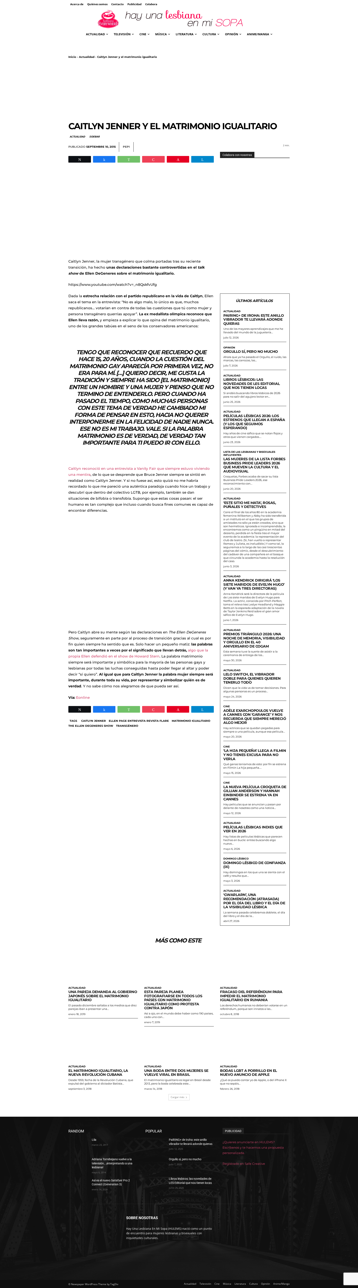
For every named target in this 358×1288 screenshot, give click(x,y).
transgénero (127, 725)
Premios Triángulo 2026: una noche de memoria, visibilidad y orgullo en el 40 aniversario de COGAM (254, 640)
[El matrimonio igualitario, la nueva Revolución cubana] (103, 1045)
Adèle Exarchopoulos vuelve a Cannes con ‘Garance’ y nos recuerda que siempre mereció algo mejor (254, 717)
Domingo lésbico (236, 858)
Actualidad (86, 56)
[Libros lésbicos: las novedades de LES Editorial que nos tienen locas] (155, 1184)
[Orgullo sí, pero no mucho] (155, 1164)
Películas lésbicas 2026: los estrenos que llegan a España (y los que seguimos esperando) (254, 422)
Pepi (126, 146)
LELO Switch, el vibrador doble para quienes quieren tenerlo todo (252, 678)
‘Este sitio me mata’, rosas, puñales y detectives (249, 505)
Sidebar (94, 136)
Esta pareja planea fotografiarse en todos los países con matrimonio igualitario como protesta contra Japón (173, 1000)
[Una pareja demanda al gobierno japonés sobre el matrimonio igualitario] (103, 966)
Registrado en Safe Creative (244, 1164)
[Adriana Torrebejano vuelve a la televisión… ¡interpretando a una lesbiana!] (78, 1164)
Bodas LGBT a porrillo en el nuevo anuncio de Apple (248, 1073)
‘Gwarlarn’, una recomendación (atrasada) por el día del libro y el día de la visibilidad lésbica (254, 901)
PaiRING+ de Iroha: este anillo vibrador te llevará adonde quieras (253, 319)
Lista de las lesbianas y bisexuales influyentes (249, 453)
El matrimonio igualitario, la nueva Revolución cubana (98, 1073)
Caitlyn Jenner (93, 720)
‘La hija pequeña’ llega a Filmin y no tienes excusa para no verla (254, 755)
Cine (226, 706)
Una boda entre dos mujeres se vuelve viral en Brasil (176, 1073)
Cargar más (177, 1097)
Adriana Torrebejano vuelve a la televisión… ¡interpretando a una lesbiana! (112, 1163)
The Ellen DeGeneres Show (90, 725)
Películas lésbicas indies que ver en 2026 (253, 829)
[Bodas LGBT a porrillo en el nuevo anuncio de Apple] (255, 1045)
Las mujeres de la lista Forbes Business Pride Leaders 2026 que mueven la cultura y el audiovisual (254, 465)
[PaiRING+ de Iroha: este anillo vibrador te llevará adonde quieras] (155, 1145)
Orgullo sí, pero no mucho (250, 351)
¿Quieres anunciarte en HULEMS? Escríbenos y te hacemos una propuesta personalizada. (253, 1147)
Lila (94, 1139)
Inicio (72, 56)
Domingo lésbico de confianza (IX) (254, 865)
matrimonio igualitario (191, 720)
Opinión (229, 347)
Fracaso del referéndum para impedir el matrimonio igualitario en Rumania (251, 996)
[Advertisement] (179, 90)
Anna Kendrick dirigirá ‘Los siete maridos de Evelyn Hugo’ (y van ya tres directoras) (253, 584)
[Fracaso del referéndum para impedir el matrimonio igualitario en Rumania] (255, 966)
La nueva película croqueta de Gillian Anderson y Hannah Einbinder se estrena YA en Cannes (254, 793)
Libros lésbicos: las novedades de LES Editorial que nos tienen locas (251, 383)
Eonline (83, 697)
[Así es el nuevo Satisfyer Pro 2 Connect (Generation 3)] (78, 1185)
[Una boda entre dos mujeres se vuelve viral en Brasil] (179, 1045)
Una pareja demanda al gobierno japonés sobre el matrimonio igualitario (102, 996)
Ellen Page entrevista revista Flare (139, 720)
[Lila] (78, 1145)
